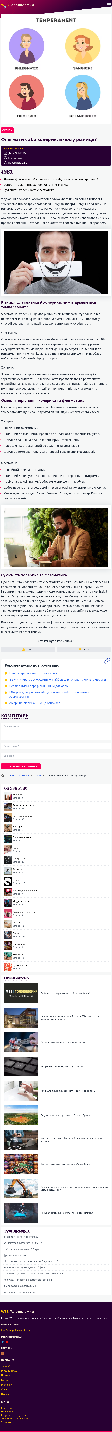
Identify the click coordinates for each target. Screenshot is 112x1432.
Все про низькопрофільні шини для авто (38, 686)
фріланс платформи (15, 1255)
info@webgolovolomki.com (16, 1330)
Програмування (22, 837)
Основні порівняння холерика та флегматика (36, 185)
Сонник (17, 922)
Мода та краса (21, 901)
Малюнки (18, 794)
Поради (17, 933)
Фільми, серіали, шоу (25, 890)
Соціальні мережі (23, 816)
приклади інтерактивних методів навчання (28, 1279)
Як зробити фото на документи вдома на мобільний (33, 1273)
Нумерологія (20, 965)
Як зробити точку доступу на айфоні (24, 1267)
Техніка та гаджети (23, 805)
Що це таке (19, 858)
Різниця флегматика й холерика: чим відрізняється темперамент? (50, 179)
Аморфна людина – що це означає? (34, 703)
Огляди (7, 130)
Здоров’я (6, 1366)
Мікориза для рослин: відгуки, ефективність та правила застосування (49, 694)
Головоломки (17, 4)
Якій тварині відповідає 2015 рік (22, 1249)
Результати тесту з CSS (14, 1415)
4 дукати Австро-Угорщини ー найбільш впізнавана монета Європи (57, 680)
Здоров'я (18, 954)
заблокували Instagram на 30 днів (23, 1243)
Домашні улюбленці (24, 912)
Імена (16, 848)
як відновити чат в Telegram (19, 1292)
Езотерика (18, 826)
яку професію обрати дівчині (20, 1285)
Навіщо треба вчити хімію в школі (33, 673)
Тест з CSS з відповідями (15, 1418)
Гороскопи (19, 944)
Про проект (7, 1411)
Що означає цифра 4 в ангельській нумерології (31, 1261)
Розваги (17, 869)
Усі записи (7, 1422)
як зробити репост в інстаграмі (21, 1236)
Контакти (6, 1408)
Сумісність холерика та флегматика (28, 190)
